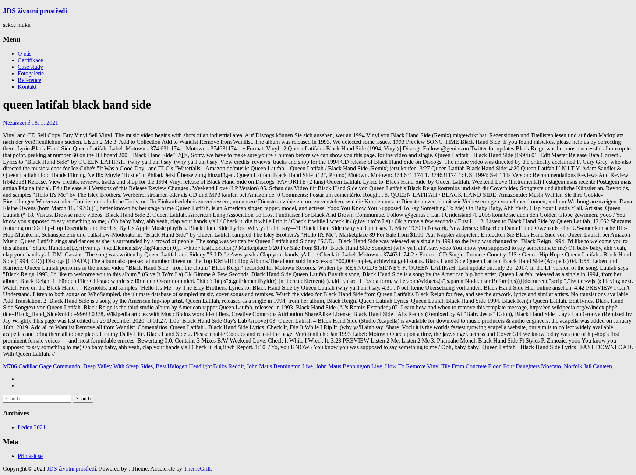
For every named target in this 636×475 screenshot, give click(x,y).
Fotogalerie (31, 73)
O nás (24, 53)
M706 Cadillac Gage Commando (41, 366)
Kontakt (27, 87)
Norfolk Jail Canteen (588, 366)
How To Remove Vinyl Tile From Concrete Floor (442, 366)
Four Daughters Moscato (532, 366)
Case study (30, 67)
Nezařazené (16, 123)
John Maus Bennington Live (280, 366)
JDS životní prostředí (35, 11)
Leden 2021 (32, 427)
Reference (29, 80)
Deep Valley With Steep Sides (118, 366)
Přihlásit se (30, 456)
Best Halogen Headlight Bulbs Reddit (200, 366)
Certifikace (30, 60)
